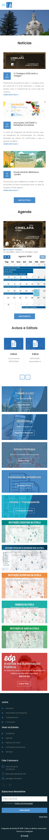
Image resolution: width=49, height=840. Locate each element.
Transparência (12, 717)
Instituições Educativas (15, 747)
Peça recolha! (24, 405)
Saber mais (24, 536)
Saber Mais (24, 24)
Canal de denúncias (24, 511)
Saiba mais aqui (10, 95)
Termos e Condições (24, 831)
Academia (10, 733)
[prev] (5, 257)
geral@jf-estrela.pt (14, 778)
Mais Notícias (24, 200)
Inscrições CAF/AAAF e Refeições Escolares (25, 124)
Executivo (10, 708)
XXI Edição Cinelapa (13, 250)
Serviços (9, 751)
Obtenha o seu (24, 486)
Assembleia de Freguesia (16, 713)
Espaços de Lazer (13, 742)
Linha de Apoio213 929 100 (12, 767)
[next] (8, 257)
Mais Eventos (24, 316)
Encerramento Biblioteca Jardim (26, 173)
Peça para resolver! (24, 433)
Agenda (9, 738)
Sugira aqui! (24, 461)
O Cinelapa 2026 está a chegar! (26, 74)
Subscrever (24, 810)
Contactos (10, 722)
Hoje (42, 257)
